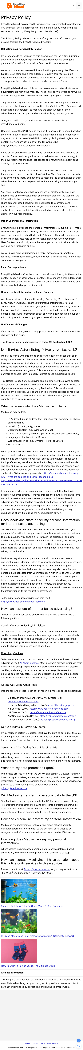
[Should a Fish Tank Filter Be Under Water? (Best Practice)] (19, 891)
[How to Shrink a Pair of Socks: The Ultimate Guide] (19, 951)
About (27, 1043)
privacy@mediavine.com (14, 788)
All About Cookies (29, 663)
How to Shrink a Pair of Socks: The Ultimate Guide (28, 966)
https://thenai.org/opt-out (61, 705)
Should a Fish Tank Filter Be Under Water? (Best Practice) (32, 906)
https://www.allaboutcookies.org (60, 473)
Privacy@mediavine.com (37, 869)
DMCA (42, 1043)
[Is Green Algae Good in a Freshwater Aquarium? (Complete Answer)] (19, 921)
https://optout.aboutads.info (23, 701)
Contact (35, 1043)
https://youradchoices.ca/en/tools (48, 712)
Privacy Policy (52, 1043)
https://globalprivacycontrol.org (58, 719)
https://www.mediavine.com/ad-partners (23, 601)
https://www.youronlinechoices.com (49, 708)
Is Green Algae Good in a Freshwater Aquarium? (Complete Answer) (37, 936)
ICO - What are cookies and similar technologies (27, 477)
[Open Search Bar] (73, 5)
